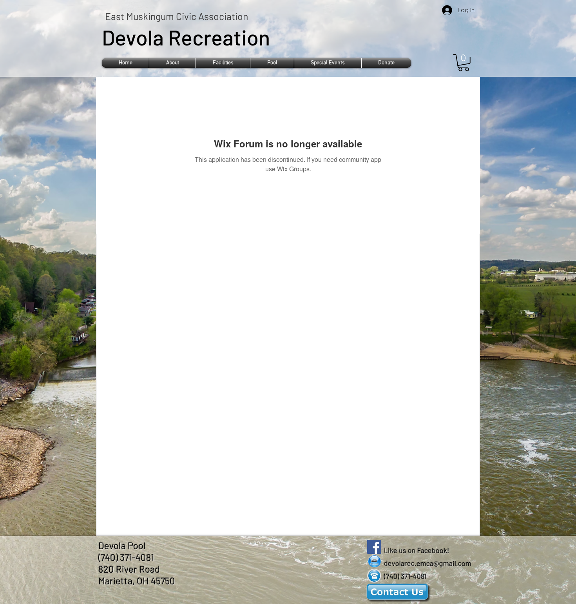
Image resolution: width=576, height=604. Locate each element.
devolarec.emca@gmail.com (427, 563)
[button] (172, 63)
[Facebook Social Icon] (374, 547)
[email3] (374, 561)
